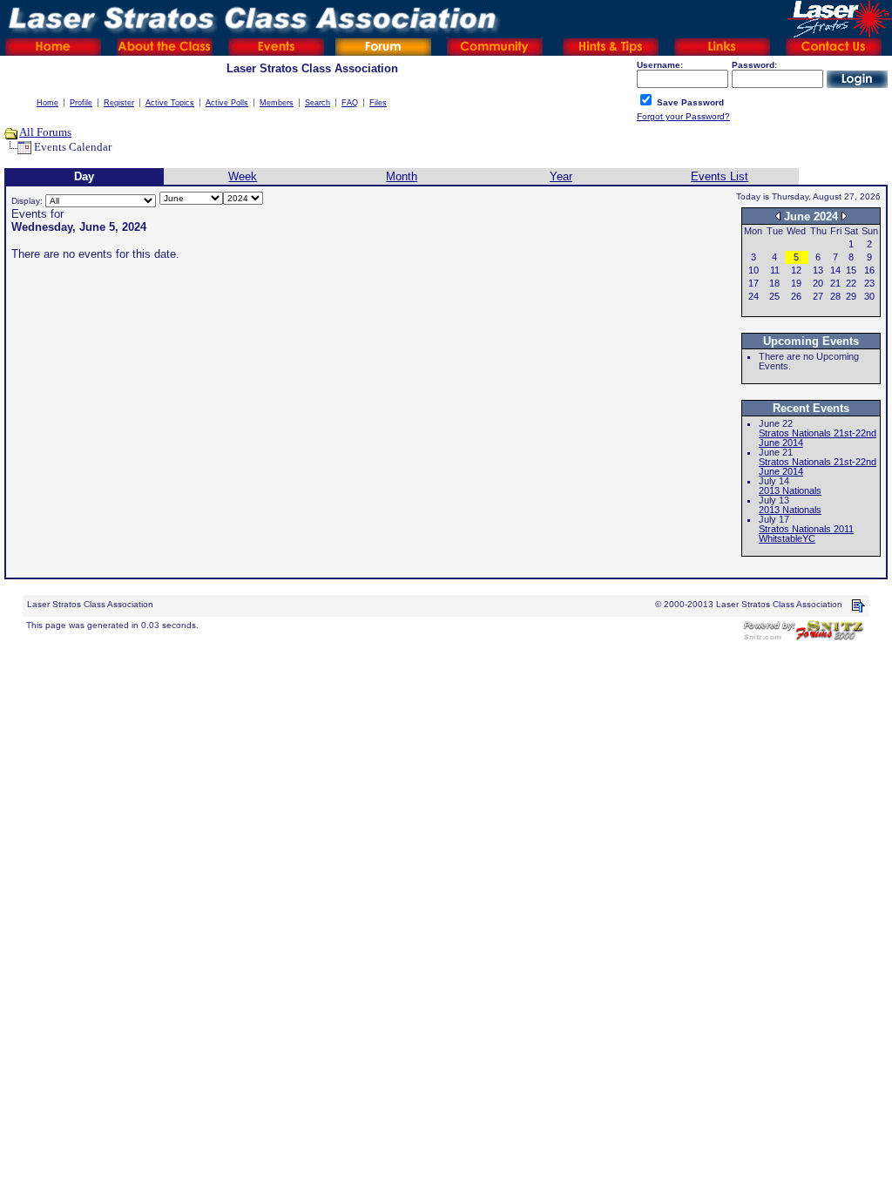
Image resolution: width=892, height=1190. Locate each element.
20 (818, 283)
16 (869, 270)
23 (869, 283)
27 (818, 296)
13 (818, 270)
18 (774, 283)
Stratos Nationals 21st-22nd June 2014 (817, 438)
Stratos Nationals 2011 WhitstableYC (806, 534)
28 (835, 296)
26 (796, 296)
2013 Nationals (790, 490)
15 (851, 270)
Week (242, 176)
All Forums (45, 132)
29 (851, 296)
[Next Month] (844, 215)
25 (774, 296)
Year (561, 176)
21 (835, 283)
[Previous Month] (777, 215)
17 (753, 283)
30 (869, 296)
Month (401, 176)
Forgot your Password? (683, 116)
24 (753, 296)
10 (753, 270)
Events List (719, 176)
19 (796, 283)
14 (835, 270)
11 (775, 270)
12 (796, 270)
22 (851, 283)
